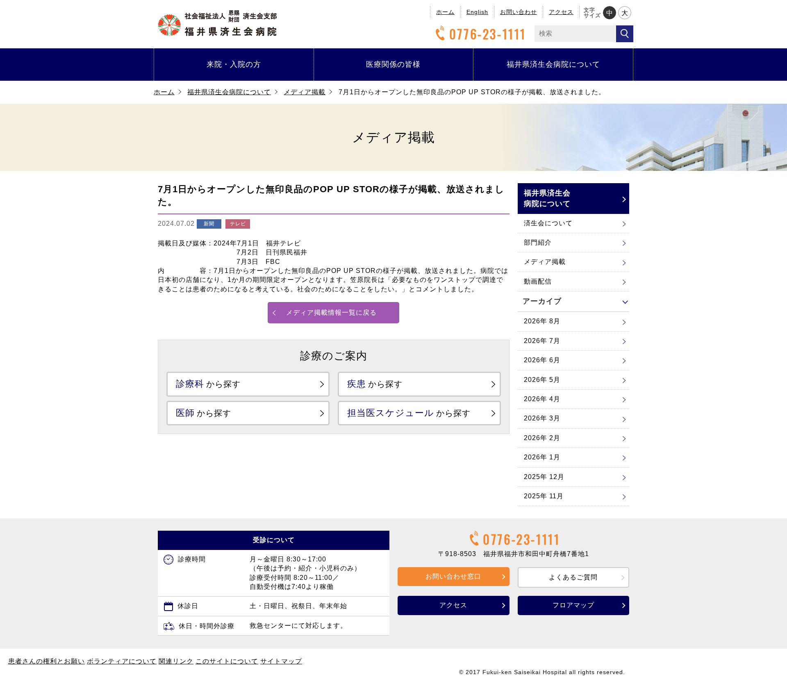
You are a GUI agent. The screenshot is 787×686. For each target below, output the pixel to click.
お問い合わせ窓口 (453, 576)
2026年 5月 (542, 379)
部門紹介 (538, 242)
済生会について (548, 223)
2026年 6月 (542, 360)
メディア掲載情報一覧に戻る (331, 312)
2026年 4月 (542, 398)
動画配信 (538, 281)
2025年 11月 (544, 496)
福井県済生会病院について (553, 64)
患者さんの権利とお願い (46, 661)
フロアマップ (573, 605)
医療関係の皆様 (393, 64)
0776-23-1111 (487, 34)
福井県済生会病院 (217, 23)
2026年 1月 (542, 457)
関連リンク (176, 661)
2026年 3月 (542, 418)
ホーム (445, 12)
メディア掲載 (304, 92)
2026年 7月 (542, 340)
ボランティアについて (122, 661)
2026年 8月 (542, 321)
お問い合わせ (518, 12)
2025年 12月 (544, 476)
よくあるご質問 (573, 577)
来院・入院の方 (234, 64)
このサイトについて (227, 661)
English (477, 12)
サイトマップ (281, 661)
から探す (208, 384)
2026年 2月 (542, 437)
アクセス (561, 12)
